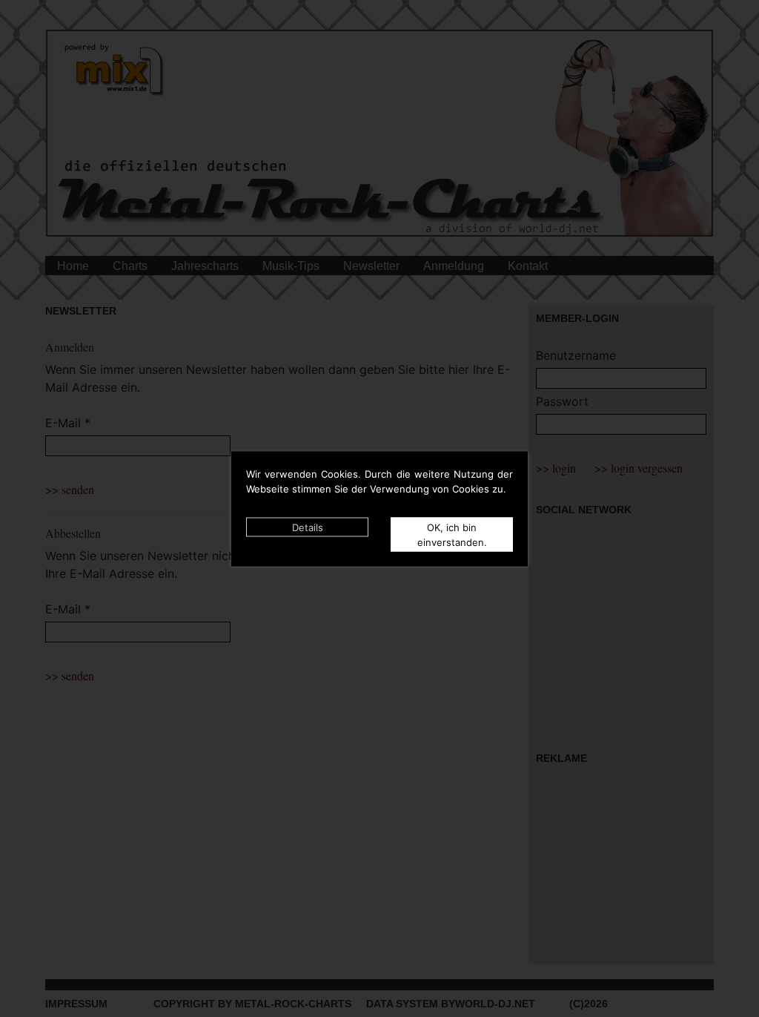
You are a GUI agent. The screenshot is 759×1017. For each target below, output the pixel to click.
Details (307, 527)
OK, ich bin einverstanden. (452, 534)
